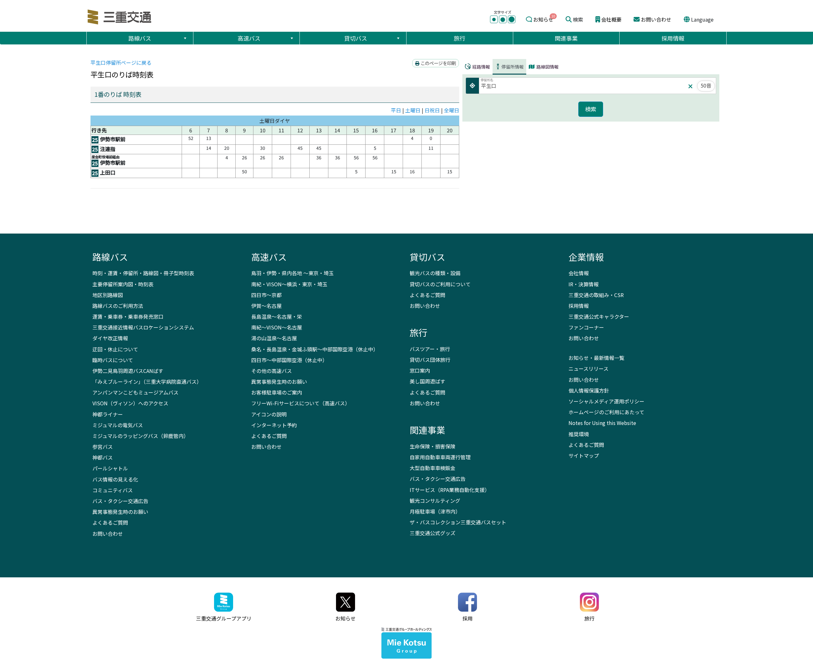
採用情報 (673, 38)
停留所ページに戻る (121, 62)
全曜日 (451, 110)
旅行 (459, 38)
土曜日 (412, 110)
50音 (706, 85)
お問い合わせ (656, 19)
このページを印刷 (438, 63)
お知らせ (543, 19)
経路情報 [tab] (480, 66)
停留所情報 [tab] (512, 66)
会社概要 (611, 19)
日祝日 (432, 110)
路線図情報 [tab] (547, 66)
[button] (185, 38)
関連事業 (566, 38)
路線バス (139, 38)
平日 (396, 110)
